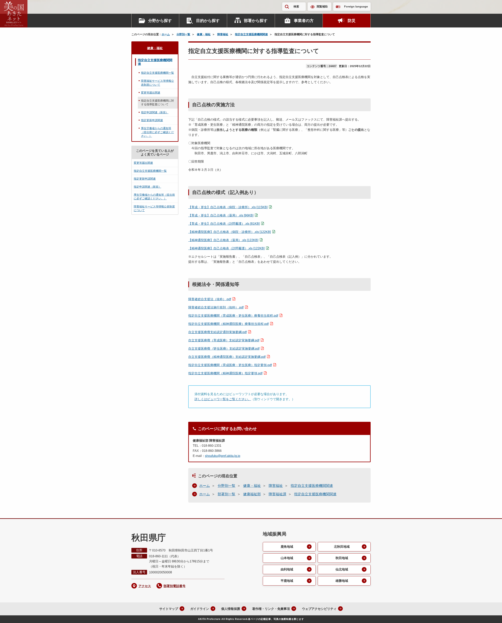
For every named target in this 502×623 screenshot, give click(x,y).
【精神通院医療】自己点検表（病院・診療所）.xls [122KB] (229, 232)
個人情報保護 (230, 608)
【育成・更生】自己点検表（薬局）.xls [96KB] (220, 215)
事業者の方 (304, 20)
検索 (296, 6)
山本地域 (287, 558)
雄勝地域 (342, 580)
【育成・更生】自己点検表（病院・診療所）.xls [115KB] (227, 207)
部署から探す (255, 20)
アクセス (144, 586)
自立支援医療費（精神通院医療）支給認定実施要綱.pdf (227, 356)
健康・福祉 (204, 34)
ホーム (166, 34)
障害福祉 (222, 34)
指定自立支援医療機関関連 (251, 34)
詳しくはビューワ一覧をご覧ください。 (223, 399)
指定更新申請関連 (152, 120)
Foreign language (356, 6)
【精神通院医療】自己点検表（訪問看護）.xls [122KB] (226, 248)
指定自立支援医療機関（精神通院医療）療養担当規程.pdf (228, 324)
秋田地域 (342, 558)
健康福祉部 (252, 494)
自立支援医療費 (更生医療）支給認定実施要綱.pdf (223, 348)
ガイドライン (199, 608)
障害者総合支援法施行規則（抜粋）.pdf (216, 307)
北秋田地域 (342, 546)
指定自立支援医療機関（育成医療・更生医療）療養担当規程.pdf (233, 315)
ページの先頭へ (491, 615)
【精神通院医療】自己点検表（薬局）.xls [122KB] (223, 240)
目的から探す (208, 20)
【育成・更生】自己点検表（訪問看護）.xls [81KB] (224, 223)
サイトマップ (168, 608)
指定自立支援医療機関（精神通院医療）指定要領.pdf (225, 373)
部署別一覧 (226, 494)
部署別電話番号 (175, 586)
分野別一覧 (183, 34)
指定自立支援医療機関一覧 (157, 72)
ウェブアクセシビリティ (319, 608)
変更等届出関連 (150, 92)
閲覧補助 (322, 6)
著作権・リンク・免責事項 (271, 608)
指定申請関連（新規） (154, 112)
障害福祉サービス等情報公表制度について (157, 82)
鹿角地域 (287, 546)
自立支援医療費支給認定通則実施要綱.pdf (217, 332)
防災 (352, 20)
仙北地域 (342, 569)
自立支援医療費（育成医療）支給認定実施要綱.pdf (223, 340)
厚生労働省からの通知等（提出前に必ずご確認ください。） (157, 132)
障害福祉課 (277, 494)
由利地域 (287, 569)
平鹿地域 (287, 580)
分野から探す (160, 20)
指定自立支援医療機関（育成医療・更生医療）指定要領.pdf (230, 365)
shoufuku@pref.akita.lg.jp (222, 455)
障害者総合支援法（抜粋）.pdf (209, 299)
